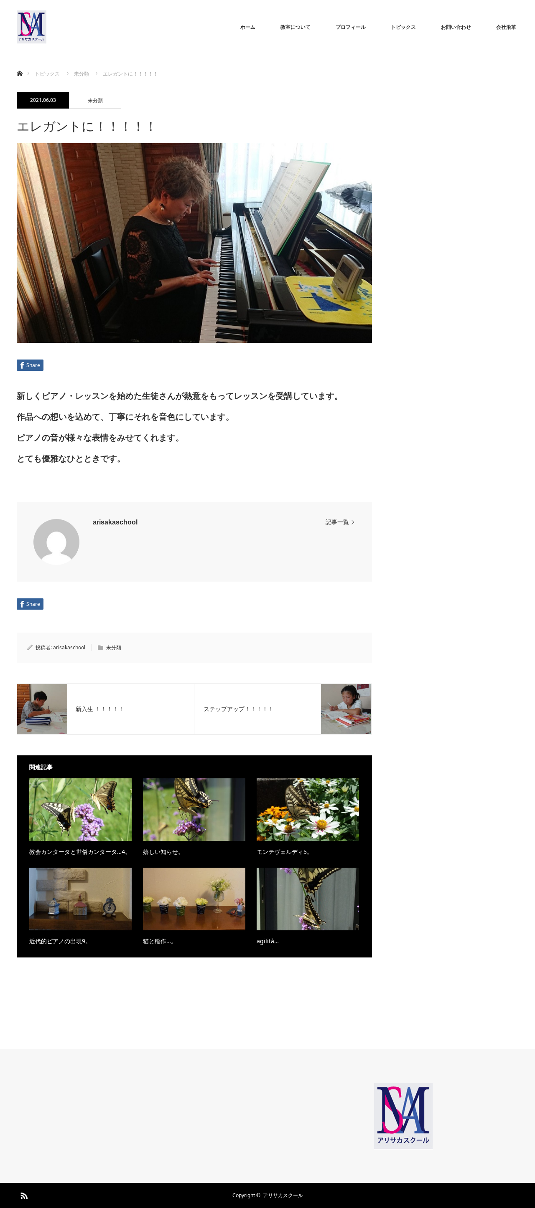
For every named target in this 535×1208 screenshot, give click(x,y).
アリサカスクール (283, 1195)
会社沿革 (506, 26)
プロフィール (351, 26)
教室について (295, 26)
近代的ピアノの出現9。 (60, 941)
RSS (23, 1194)
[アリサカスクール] (46, 27)
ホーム (247, 26)
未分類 (95, 100)
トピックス (403, 26)
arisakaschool (115, 522)
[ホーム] (19, 64)
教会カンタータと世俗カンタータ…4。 (80, 852)
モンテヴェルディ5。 (285, 852)
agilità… (268, 941)
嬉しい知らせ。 (163, 852)
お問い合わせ (456, 26)
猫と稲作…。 (160, 941)
